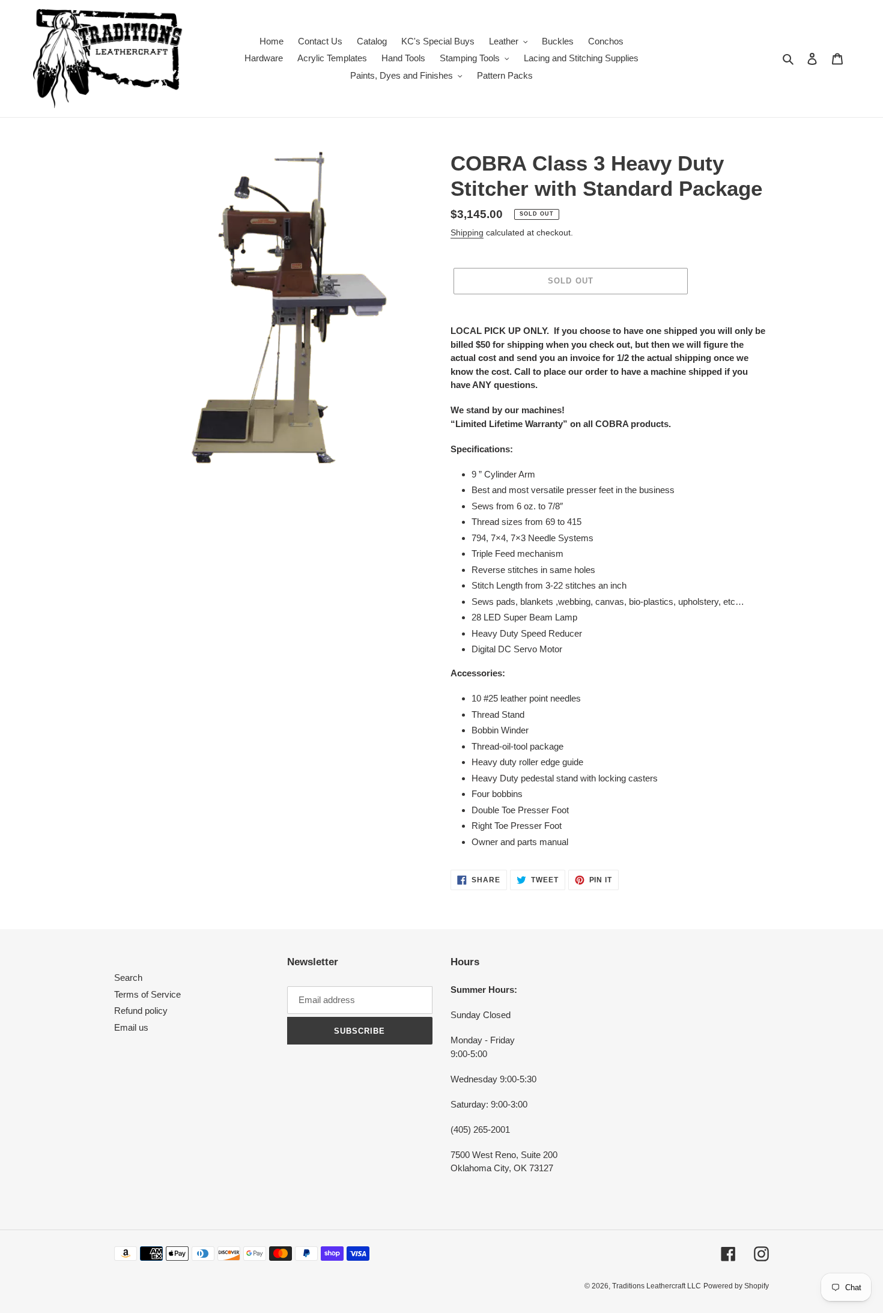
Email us (131, 1027)
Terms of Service (147, 994)
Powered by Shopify (736, 1286)
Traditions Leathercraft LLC (656, 1286)
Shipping (467, 232)
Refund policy (141, 1010)
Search (128, 977)
